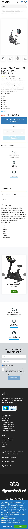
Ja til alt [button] (20, 526)
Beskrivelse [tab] (6, 189)
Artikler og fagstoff (7, 440)
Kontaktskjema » (9, 462)
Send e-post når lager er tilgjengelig (14, 137)
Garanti (4, 446)
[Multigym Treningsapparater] (14, 53)
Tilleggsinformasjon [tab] (10, 194)
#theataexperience (7, 438)
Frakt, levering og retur (8, 431)
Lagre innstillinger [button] (7, 526)
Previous (3, 274)
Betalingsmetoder (7, 428)
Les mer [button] (6, 516)
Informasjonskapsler (8, 426)
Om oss (4, 442)
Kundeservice (6, 418)
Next (25, 274)
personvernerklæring (17, 374)
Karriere (4, 444)
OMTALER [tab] (5, 199)
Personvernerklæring (8, 424)
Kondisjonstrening (10, 11)
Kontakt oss (5, 420)
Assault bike (17, 11)
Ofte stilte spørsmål (7, 422)
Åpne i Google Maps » (11, 457)
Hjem (4, 11)
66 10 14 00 (8, 466)
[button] (2, 518)
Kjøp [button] (14, 291)
